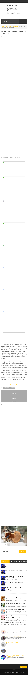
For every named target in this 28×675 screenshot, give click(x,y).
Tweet (14, 391)
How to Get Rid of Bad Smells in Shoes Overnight (13, 622)
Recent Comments (23, 561)
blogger (22, 551)
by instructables (14, 384)
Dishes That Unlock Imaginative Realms (15, 603)
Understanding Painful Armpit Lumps (15, 609)
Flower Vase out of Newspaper (12, 642)
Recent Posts (14, 561)
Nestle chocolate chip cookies (13, 597)
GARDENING (15, 26)
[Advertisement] (14, 97)
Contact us (24, 667)
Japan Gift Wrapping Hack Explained (13, 636)
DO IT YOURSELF (13, 6)
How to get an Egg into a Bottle (13, 629)
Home (2, 26)
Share (14, 393)
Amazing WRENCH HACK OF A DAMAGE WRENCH (15, 648)
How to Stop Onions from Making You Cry (14, 582)
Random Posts (5, 561)
